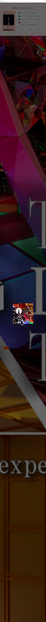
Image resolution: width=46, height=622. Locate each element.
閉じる (24, 324)
